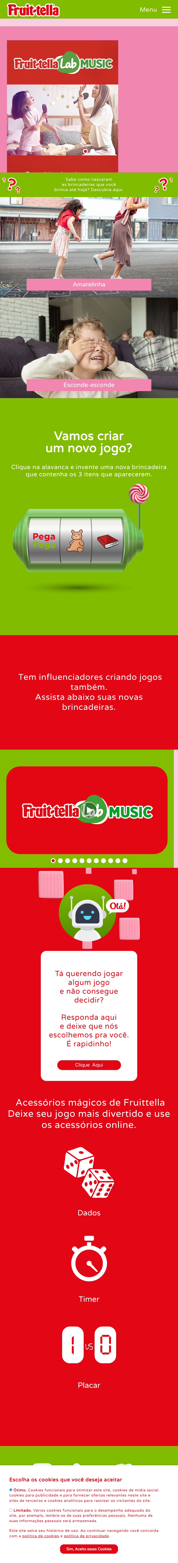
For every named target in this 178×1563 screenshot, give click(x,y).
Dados (89, 1213)
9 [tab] (110, 860)
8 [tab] (103, 860)
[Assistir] (89, 810)
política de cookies (40, 1536)
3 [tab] (67, 860)
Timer (89, 1299)
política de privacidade (86, 1536)
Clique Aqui (89, 1065)
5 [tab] (81, 860)
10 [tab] (117, 860)
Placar (89, 1385)
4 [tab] (74, 860)
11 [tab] (125, 860)
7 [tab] (96, 860)
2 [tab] (92, 151)
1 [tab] (85, 151)
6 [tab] (89, 860)
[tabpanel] (89, 138)
